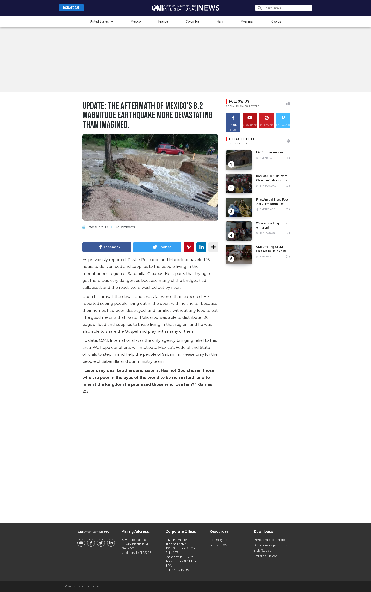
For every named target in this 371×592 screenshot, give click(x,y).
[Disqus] (150, 455)
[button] (71, 7)
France (163, 21)
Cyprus (276, 21)
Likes (233, 127)
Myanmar (247, 21)
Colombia (192, 21)
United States (99, 21)
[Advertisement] (185, 59)
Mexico (136, 21)
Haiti (220, 21)
